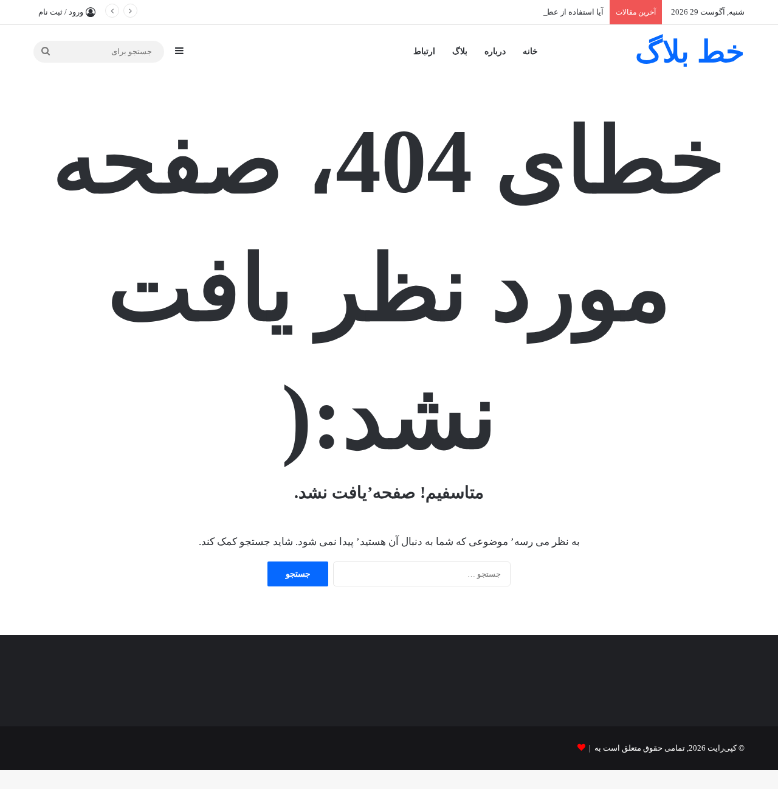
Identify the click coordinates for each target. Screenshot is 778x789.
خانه (530, 51)
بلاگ (459, 51)
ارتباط (424, 51)
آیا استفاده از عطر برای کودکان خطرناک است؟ (525, 11)
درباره (495, 51)
